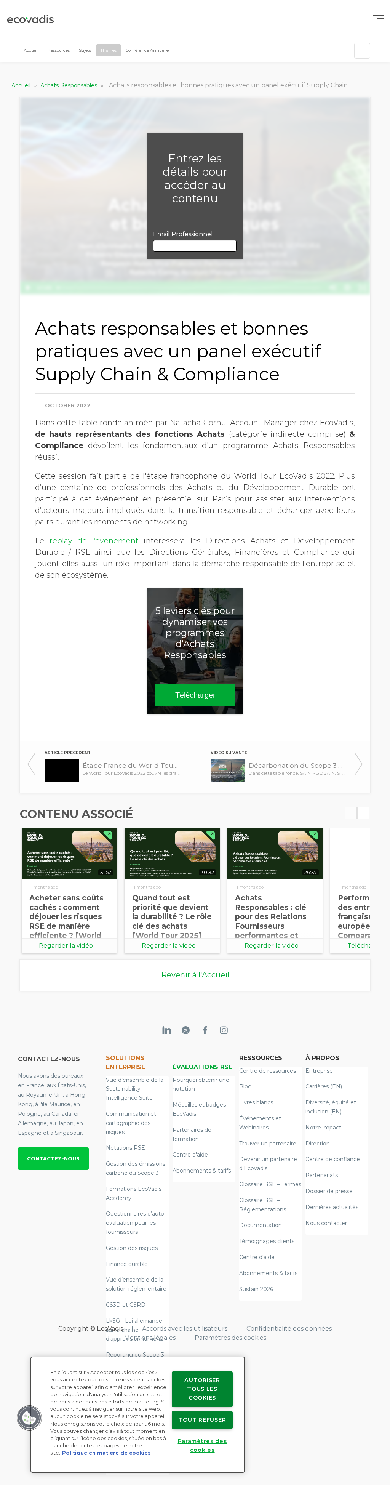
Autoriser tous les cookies (202, 1389)
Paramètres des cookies (230, 1337)
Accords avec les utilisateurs (184, 1328)
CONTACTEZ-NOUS (53, 1158)
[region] (137, 1415)
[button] (29, 1418)
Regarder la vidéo (66, 945)
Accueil (31, 50)
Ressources (59, 50)
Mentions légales (150, 1337)
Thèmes (108, 50)
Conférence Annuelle (147, 50)
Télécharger (195, 695)
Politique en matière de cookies (106, 1453)
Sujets (85, 50)
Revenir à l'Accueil (195, 974)
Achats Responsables (69, 85)
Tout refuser (202, 1419)
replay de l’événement (94, 540)
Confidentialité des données (289, 1328)
